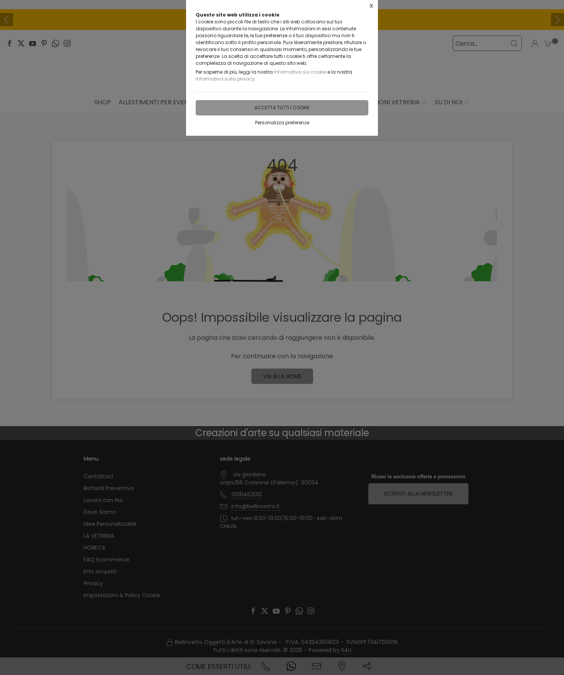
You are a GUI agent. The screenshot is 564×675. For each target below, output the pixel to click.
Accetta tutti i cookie (282, 107)
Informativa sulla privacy (225, 79)
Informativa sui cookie (300, 72)
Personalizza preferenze (282, 122)
